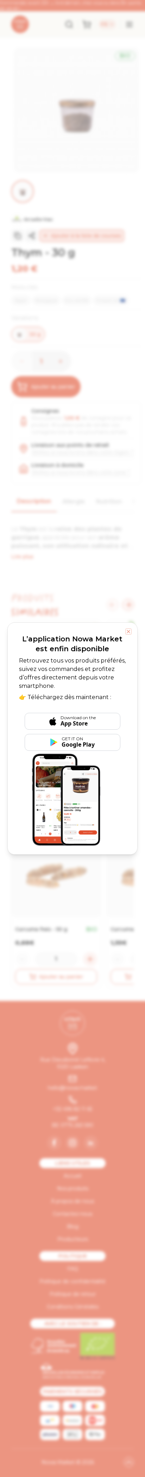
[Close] (128, 631)
